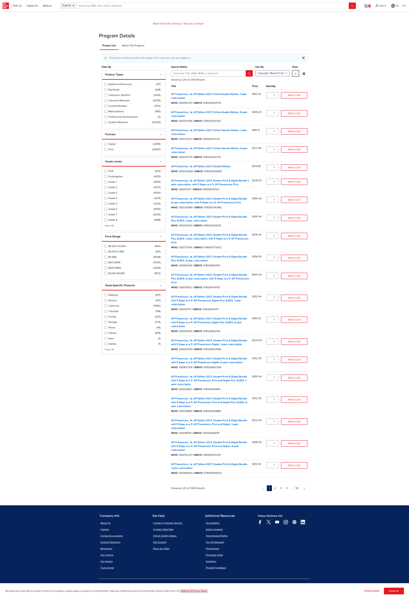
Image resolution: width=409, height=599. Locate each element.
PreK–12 (17, 5)
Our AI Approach (215, 542)
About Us (105, 523)
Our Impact (106, 561)
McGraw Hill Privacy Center (194, 591)
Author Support (214, 529)
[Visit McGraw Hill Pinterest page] (294, 522)
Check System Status (165, 536)
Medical (47, 5)
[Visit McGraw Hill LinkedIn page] (303, 522)
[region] (204, 591)
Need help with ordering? (167, 23)
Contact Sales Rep (163, 529)
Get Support (159, 542)
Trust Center (107, 568)
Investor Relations (110, 542)
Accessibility (213, 523)
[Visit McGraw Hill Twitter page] (268, 522)
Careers (104, 529)
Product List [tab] (109, 45)
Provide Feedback (216, 568)
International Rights (217, 536)
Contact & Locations (111, 536)
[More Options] (404, 6)
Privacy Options (371, 591)
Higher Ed (32, 5)
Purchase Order (214, 555)
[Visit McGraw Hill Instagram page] (286, 522)
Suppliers (211, 561)
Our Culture (106, 555)
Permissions (212, 548)
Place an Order (161, 548)
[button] (381, 6)
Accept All (394, 591)
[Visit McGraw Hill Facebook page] (260, 522)
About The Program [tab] (133, 45)
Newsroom (106, 548)
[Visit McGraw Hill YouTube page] (277, 522)
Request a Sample (193, 23)
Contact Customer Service (167, 523)
